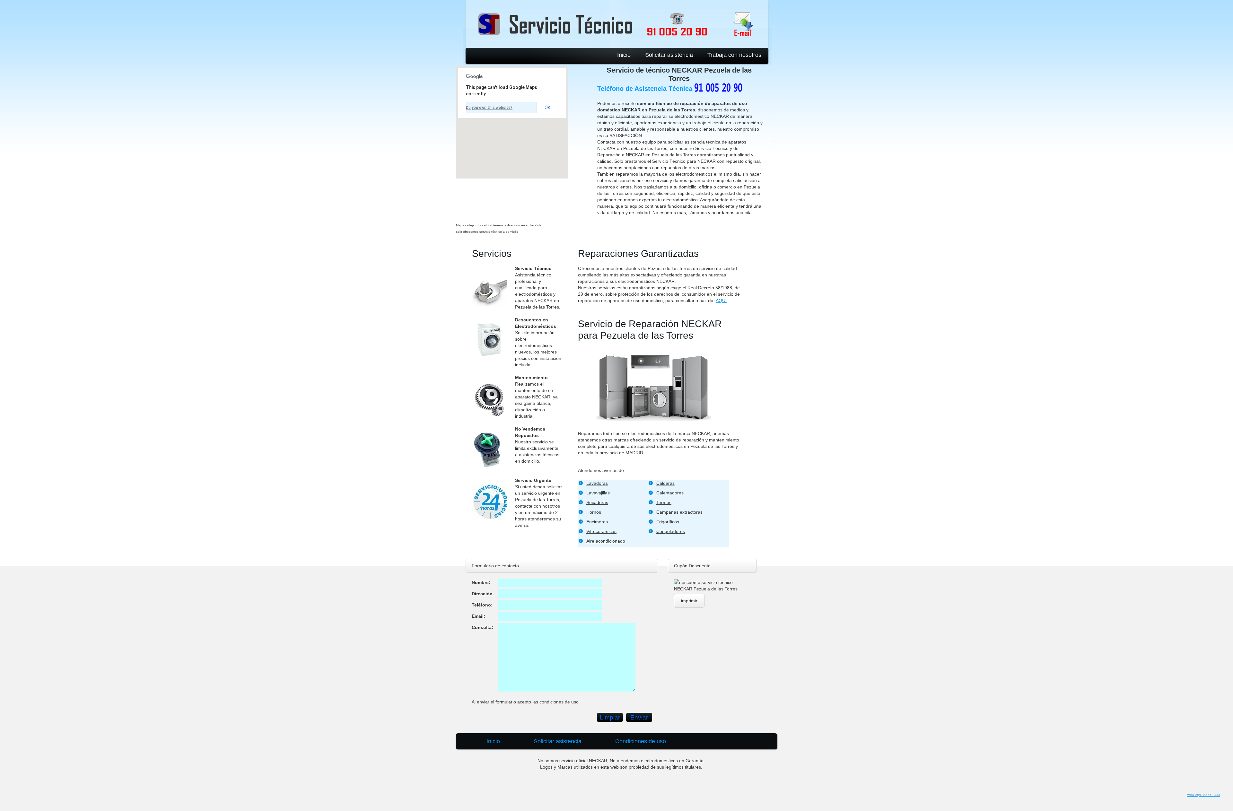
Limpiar (610, 717)
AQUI (721, 300)
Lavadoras (597, 483)
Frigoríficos (667, 521)
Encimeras (597, 521)
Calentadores (670, 492)
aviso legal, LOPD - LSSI (1203, 795)
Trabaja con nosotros (734, 55)
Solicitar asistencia (669, 55)
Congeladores (670, 531)
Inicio (624, 55)
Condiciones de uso (640, 741)
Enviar (639, 717)
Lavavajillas (598, 492)
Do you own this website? (489, 107)
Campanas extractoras (679, 512)
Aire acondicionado (605, 541)
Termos (663, 502)
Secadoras (597, 502)
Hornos (593, 512)
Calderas (665, 483)
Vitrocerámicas (601, 531)
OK (547, 107)
